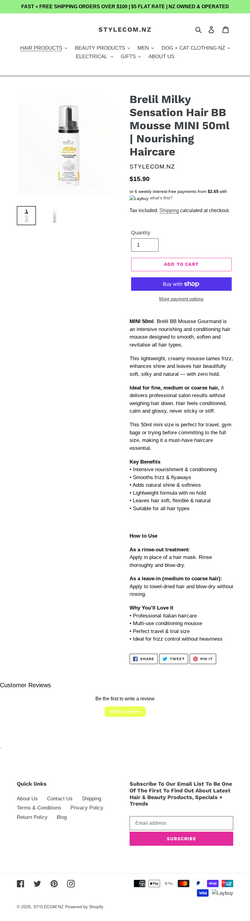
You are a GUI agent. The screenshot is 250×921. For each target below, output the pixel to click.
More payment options (181, 298)
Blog (62, 817)
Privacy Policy (86, 808)
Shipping (169, 210)
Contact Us (60, 799)
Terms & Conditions (39, 808)
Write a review (125, 711)
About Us (27, 799)
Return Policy (32, 817)
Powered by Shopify (84, 906)
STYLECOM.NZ (125, 29)
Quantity (140, 233)
